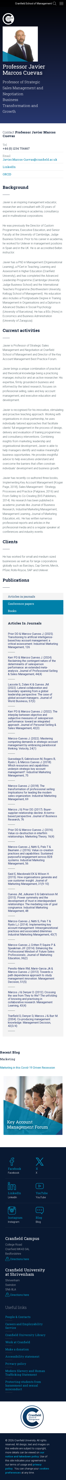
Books (12, 611)
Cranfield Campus (22, 1238)
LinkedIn (9, 167)
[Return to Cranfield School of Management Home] (8, 19)
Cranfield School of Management (33, 3)
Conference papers (21, 604)
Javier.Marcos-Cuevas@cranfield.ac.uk (30, 159)
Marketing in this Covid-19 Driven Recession (27, 1067)
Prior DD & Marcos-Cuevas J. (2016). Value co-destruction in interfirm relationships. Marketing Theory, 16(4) (31, 833)
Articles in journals (21, 596)
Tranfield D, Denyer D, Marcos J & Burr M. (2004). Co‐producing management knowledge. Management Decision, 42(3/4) (33, 1021)
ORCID (7, 174)
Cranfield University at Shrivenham (25, 1272)
